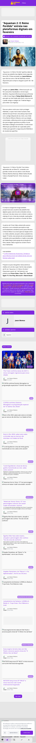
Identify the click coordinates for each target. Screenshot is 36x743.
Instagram (21, 285)
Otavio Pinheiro (15, 41)
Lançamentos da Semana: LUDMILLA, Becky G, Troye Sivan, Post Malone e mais (16, 603)
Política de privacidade (7, 737)
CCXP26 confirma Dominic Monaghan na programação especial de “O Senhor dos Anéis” (16, 404)
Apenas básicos (13, 732)
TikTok (14, 285)
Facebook (8, 285)
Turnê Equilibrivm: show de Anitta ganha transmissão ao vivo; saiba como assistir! (15, 468)
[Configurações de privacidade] (5, 733)
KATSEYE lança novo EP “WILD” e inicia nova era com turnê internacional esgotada (14, 683)
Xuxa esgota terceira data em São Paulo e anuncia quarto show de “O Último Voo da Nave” (15, 651)
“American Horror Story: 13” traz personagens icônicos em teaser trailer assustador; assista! (14, 503)
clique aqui (28, 292)
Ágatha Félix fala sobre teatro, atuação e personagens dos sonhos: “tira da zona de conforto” (16, 538)
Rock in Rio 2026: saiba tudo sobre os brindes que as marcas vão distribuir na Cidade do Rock (15, 436)
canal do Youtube (16, 287)
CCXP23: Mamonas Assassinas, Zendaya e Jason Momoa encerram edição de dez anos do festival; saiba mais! (17, 256)
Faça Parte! (22, 737)
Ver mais (18, 696)
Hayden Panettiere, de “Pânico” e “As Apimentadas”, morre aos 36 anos (16, 572)
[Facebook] (2, 739)
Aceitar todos (27, 732)
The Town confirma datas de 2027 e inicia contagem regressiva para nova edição (16, 373)
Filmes (24, 3)
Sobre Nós (16, 737)
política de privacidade (26, 728)
